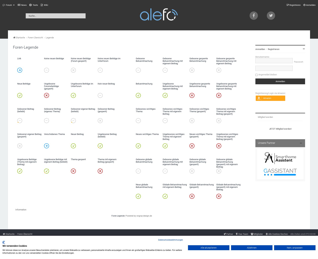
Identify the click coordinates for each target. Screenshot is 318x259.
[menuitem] (22, 5)
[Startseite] (159, 15)
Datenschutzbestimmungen (170, 240)
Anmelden (260, 49)
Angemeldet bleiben (267, 74)
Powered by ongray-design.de (139, 216)
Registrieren (273, 49)
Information (20, 209)
